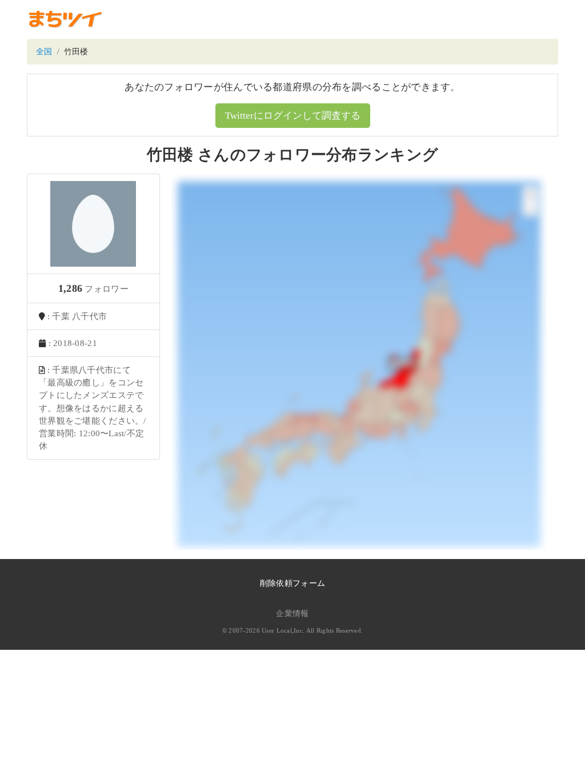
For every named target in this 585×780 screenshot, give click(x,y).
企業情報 (292, 613)
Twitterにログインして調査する (292, 115)
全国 (44, 51)
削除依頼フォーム (292, 583)
